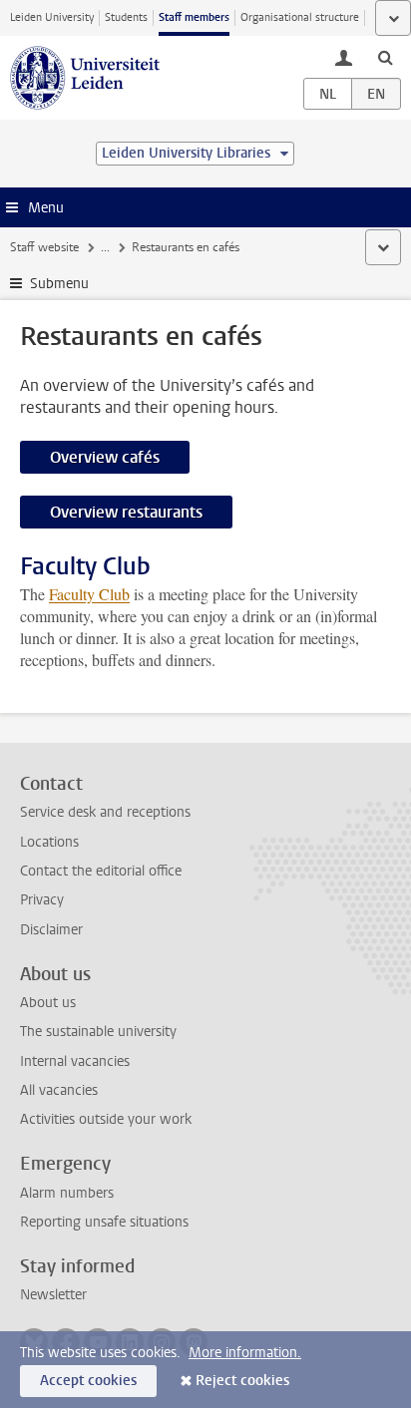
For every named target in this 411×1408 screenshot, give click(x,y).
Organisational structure (299, 17)
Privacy (42, 899)
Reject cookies (242, 1380)
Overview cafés (105, 457)
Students (126, 17)
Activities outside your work (106, 1119)
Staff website (44, 247)
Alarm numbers (67, 1193)
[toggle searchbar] (385, 57)
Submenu (59, 283)
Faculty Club (89, 593)
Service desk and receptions (105, 812)
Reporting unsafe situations (104, 1222)
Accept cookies (88, 1380)
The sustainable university (98, 1031)
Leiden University (52, 17)
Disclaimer (51, 929)
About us (48, 1002)
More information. (245, 1352)
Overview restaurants (126, 512)
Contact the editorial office (101, 871)
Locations (49, 842)
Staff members (194, 17)
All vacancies (59, 1090)
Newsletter (53, 1294)
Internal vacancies (75, 1061)
